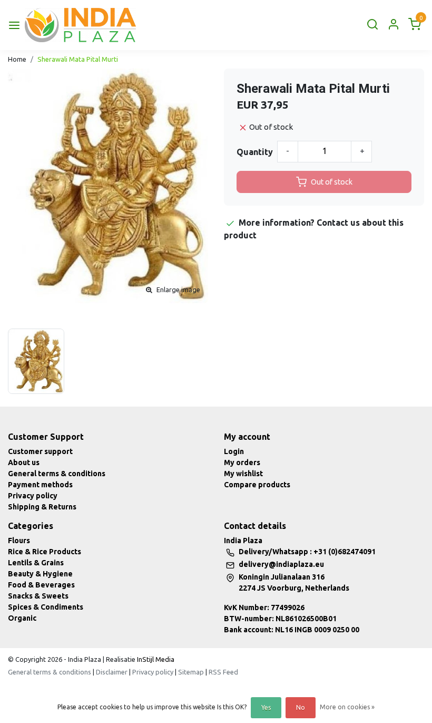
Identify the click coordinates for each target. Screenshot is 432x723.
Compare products (257, 484)
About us (24, 462)
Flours (19, 540)
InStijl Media (154, 659)
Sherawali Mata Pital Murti (77, 59)
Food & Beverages (41, 585)
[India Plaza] (80, 25)
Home (17, 59)
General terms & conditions (56, 473)
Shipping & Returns (42, 507)
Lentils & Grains (36, 562)
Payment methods (40, 484)
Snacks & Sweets (38, 596)
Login (234, 451)
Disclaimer (111, 672)
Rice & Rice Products (44, 551)
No (300, 707)
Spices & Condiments (45, 607)
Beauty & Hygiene (40, 574)
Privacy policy (32, 495)
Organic (22, 618)
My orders (242, 462)
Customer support (40, 451)
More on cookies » (347, 706)
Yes (266, 707)
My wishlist (243, 473)
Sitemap (191, 672)
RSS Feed (223, 672)
